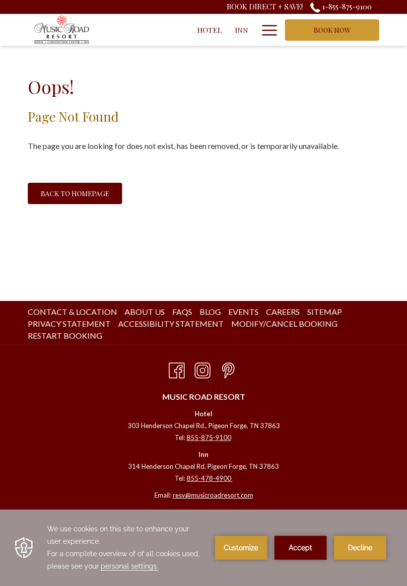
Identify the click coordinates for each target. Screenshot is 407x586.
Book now (332, 30)
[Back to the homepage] (62, 30)
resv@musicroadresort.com (213, 495)
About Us (145, 311)
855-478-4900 (210, 478)
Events (243, 311)
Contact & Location (72, 311)
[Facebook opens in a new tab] (177, 368)
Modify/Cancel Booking (284, 323)
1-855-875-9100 (346, 6)
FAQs (182, 311)
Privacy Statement (69, 323)
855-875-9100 (209, 437)
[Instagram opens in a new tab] (202, 368)
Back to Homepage (75, 193)
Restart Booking (65, 335)
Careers (283, 311)
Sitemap (324, 311)
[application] (203, 548)
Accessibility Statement (171, 323)
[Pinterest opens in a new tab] (228, 368)
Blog (210, 311)
